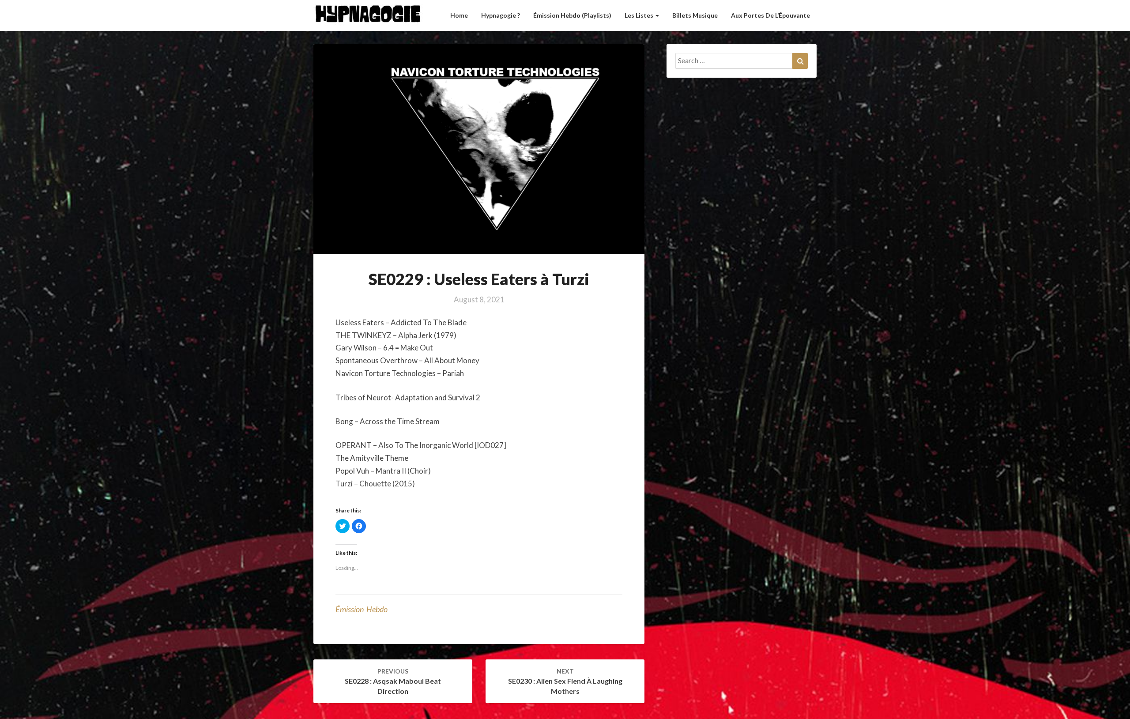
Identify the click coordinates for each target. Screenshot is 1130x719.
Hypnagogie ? (500, 15)
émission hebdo (361, 609)
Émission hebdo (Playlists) (572, 15)
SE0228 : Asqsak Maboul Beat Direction (393, 681)
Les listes (640, 15)
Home (459, 15)
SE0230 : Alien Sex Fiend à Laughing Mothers (565, 681)
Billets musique (695, 15)
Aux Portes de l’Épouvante (770, 15)
